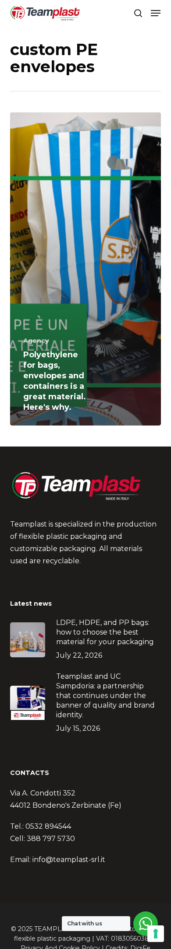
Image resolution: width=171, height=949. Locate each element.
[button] (155, 13)
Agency (36, 341)
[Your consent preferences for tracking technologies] (155, 933)
